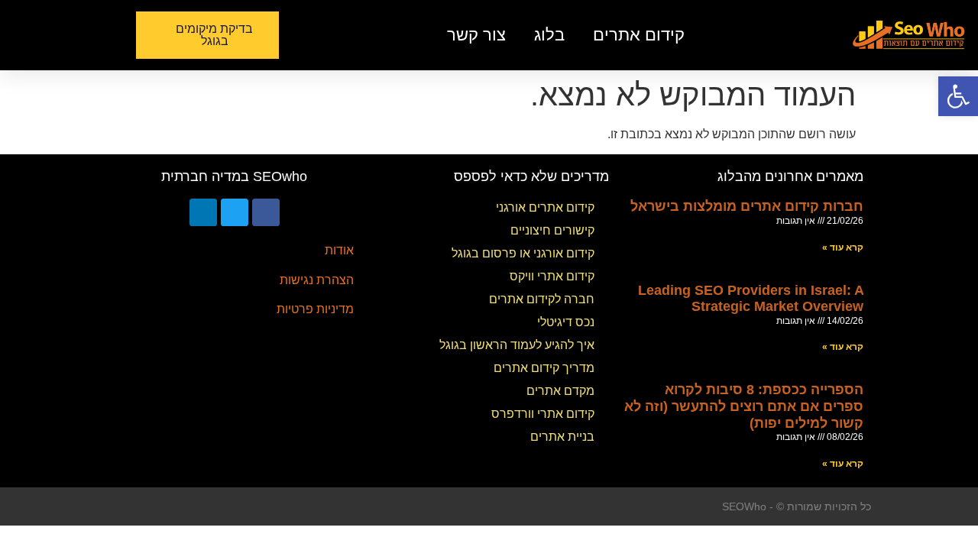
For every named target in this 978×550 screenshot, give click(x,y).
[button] (208, 35)
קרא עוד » (842, 247)
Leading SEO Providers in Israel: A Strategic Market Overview (750, 299)
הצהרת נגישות (317, 279)
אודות (339, 250)
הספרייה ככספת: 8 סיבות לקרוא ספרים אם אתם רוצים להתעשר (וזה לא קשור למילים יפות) (743, 406)
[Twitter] (234, 212)
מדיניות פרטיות (315, 308)
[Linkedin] (203, 212)
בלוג (549, 34)
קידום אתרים (639, 34)
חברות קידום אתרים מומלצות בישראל (746, 206)
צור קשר (476, 34)
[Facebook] (266, 212)
